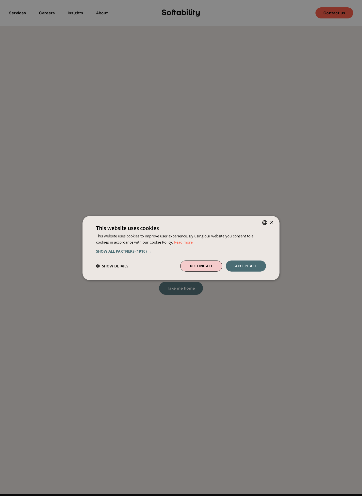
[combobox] (264, 222)
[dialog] (181, 248)
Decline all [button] (201, 266)
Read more (183, 242)
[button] (181, 251)
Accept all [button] (246, 266)
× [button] (271, 222)
